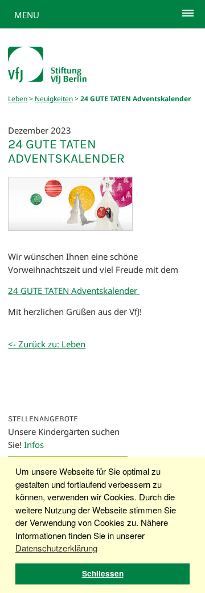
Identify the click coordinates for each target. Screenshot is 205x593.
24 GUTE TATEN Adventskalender (74, 290)
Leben (17, 98)
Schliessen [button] (103, 573)
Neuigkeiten (54, 98)
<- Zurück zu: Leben (46, 344)
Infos (34, 444)
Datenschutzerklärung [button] (56, 548)
